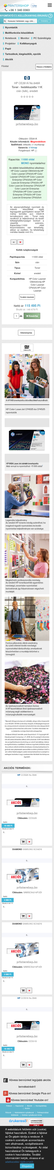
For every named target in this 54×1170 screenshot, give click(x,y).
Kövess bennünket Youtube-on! (29, 1100)
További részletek (27, 297)
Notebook (10, 38)
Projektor (10, 43)
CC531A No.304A (29, 998)
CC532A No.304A (29, 774)
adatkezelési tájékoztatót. (19, 1161)
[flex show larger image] (27, 682)
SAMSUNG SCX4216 (32, 849)
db (21, 315)
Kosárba (33, 316)
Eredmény (44, 21)
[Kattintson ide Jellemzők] (27, 348)
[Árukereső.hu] (18, 1121)
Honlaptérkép (41, 1105)
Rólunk (8, 1112)
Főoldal (5, 66)
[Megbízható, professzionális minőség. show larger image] (27, 556)
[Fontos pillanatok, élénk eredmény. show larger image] (27, 619)
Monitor (25, 38)
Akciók (29, 1105)
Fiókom (9, 1105)
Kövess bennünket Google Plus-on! (30, 1093)
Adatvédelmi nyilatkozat (24, 1112)
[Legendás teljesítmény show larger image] (27, 496)
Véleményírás (26, 332)
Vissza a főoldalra (44, 66)
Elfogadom (27, 1166)
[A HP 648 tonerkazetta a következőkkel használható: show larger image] (27, 376)
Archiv (27, 1108)
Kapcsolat (19, 1105)
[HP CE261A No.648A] (27, 113)
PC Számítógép (42, 38)
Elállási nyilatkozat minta (32, 1115)
